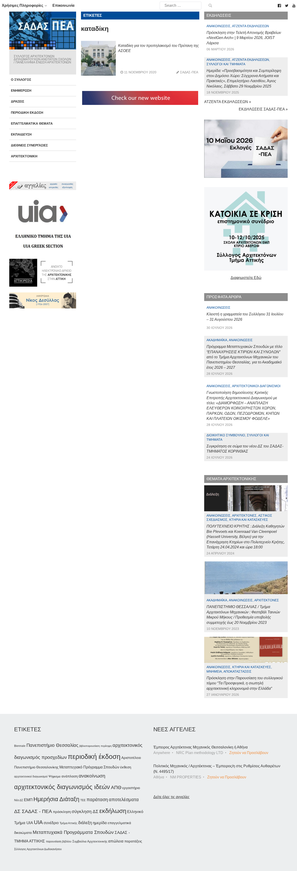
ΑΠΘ (116, 787)
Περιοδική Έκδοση (27, 112)
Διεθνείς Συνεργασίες (29, 145)
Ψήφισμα (54, 776)
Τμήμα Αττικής (68, 823)
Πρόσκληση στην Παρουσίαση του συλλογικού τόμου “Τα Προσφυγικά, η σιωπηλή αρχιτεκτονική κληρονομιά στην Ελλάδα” (245, 683)
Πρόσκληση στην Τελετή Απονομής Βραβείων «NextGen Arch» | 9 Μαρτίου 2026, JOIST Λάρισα (244, 38)
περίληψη (106, 746)
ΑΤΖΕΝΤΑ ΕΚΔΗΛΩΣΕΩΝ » (227, 102)
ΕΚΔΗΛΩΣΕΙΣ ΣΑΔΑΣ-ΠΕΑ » (263, 109)
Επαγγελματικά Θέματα (32, 123)
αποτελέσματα (124, 799)
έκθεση (125, 767)
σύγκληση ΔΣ (85, 811)
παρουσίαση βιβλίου (58, 841)
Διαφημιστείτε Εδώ (246, 278)
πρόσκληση (62, 812)
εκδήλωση (112, 810)
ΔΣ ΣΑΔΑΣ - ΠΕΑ (33, 811)
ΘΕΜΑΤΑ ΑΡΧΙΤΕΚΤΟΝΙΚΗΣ (231, 479)
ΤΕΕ (83, 800)
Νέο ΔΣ (18, 800)
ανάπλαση (69, 776)
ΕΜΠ (28, 800)
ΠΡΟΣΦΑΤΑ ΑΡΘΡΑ (224, 297)
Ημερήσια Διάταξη (56, 799)
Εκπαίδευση (21, 134)
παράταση (97, 799)
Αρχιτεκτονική (24, 156)
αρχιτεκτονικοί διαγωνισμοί (31, 776)
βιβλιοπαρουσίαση (89, 746)
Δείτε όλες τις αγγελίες (171, 797)
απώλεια (115, 841)
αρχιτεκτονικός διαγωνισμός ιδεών (62, 787)
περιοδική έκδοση (94, 756)
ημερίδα (100, 822)
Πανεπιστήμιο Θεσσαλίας (52, 745)
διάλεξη (85, 822)
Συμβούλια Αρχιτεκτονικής (89, 841)
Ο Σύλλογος (21, 79)
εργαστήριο (131, 788)
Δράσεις (17, 101)
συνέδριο (51, 823)
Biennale (20, 746)
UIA (38, 822)
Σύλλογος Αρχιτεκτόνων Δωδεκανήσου (38, 849)
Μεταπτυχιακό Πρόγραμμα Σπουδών (89, 767)
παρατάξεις (133, 841)
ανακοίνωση (92, 776)
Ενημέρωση (21, 90)
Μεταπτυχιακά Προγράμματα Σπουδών (73, 832)
